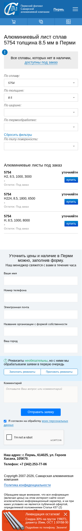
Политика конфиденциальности (27, 485)
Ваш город (11, 341)
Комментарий (13, 383)
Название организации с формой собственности (35, 324)
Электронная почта (16, 307)
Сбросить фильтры (18, 134)
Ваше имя (10, 273)
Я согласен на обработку (36, 422)
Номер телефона (15, 290)
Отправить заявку (41, 412)
